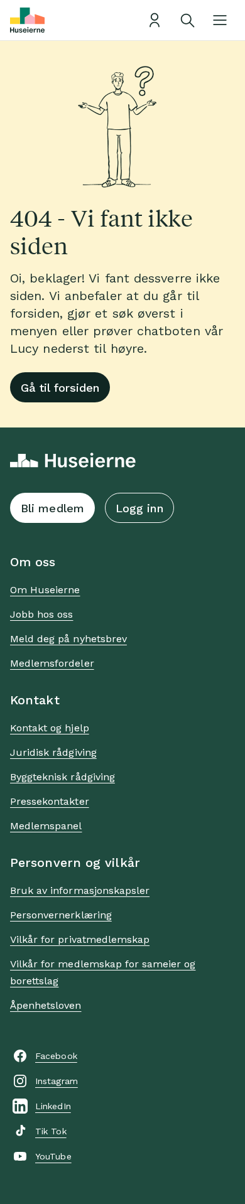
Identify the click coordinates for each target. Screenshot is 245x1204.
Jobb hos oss (41, 614)
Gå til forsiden (60, 387)
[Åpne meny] (220, 20)
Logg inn (139, 508)
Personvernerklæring (61, 915)
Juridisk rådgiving (53, 752)
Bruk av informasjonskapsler (80, 890)
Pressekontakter (49, 801)
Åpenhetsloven (46, 1005)
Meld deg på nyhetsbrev (68, 639)
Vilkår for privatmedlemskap (80, 939)
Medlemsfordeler (52, 663)
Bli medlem (52, 508)
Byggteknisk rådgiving (62, 777)
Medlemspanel (46, 826)
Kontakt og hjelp (49, 728)
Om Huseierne (45, 590)
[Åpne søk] (187, 20)
